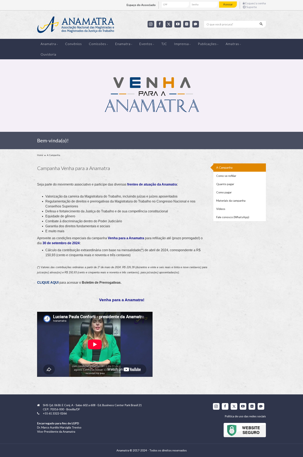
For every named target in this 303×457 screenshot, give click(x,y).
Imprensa (181, 44)
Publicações (207, 44)
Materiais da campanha (230, 200)
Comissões (97, 44)
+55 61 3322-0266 (55, 413)
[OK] (261, 24)
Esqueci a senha (255, 3)
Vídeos (220, 209)
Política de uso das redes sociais (245, 416)
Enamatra (122, 44)
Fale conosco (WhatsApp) (232, 217)
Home (40, 155)
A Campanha (224, 167)
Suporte (251, 7)
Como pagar (224, 192)
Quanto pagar (225, 184)
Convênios (73, 44)
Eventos (145, 44)
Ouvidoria (48, 54)
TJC (164, 44)
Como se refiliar (226, 175)
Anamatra (48, 44)
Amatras (232, 44)
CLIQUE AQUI (48, 282)
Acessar (228, 4)
